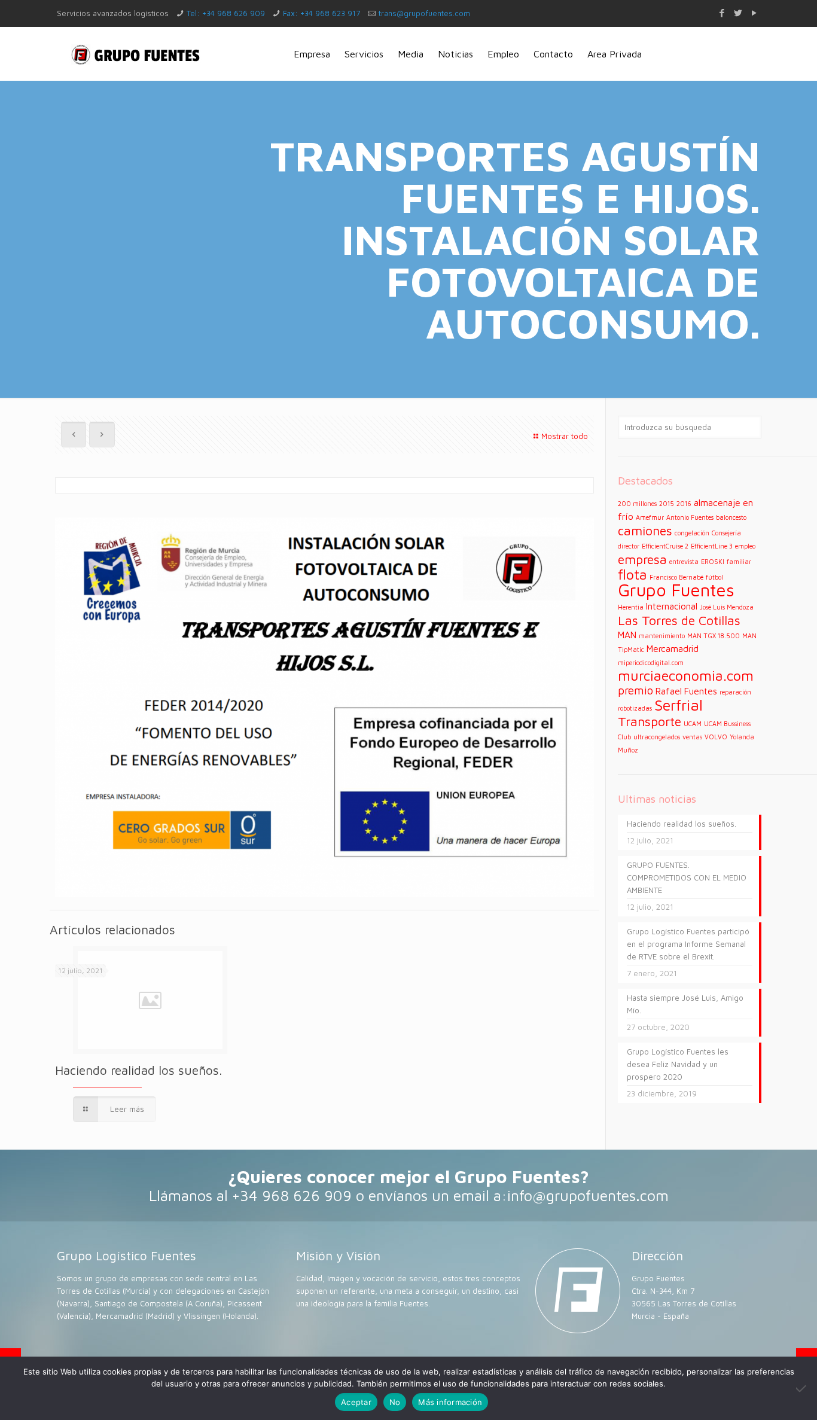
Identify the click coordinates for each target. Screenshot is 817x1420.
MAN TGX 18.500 (713, 635)
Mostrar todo (564, 436)
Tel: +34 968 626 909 (226, 13)
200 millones (637, 503)
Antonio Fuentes (690, 517)
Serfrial (678, 705)
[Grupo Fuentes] (136, 54)
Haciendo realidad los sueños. (138, 1070)
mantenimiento (662, 635)
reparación (735, 692)
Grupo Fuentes (676, 590)
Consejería (726, 533)
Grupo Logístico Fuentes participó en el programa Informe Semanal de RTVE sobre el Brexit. (688, 944)
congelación (692, 533)
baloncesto (731, 517)
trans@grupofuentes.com (424, 13)
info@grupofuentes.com (588, 1195)
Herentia (631, 607)
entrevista (684, 561)
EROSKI (712, 561)
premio (635, 690)
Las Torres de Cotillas (679, 620)
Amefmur (650, 517)
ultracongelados (656, 737)
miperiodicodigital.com (651, 662)
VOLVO (716, 737)
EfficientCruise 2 (665, 546)
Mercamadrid (673, 648)
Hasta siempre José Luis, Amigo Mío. (685, 1004)
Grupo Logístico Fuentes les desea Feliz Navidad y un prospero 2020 (677, 1064)
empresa (642, 558)
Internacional (671, 606)
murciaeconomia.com (686, 675)
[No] (802, 1388)
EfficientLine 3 (712, 546)
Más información (450, 1402)
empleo (745, 546)
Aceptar (356, 1402)
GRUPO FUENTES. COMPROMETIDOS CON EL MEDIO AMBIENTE (686, 877)
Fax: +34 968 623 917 (321, 13)
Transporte (649, 721)
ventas (692, 737)
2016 (683, 503)
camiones (645, 530)
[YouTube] (754, 13)
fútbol (714, 577)
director (628, 546)
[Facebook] (721, 13)
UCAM (693, 723)
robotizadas (635, 708)
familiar (739, 561)
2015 (666, 503)
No (395, 1402)
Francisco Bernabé (676, 577)
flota (632, 574)
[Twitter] (737, 13)
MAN (627, 634)
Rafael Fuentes (686, 690)
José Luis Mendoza (727, 607)
